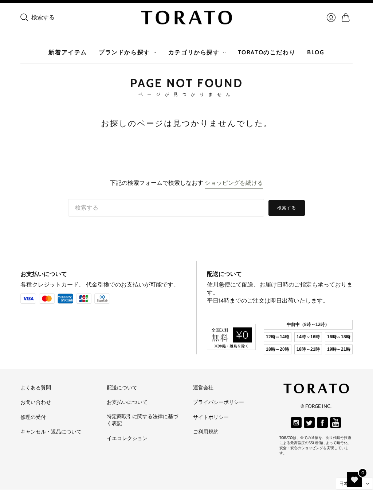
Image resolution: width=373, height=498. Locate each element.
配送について (224, 274)
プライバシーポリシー (218, 402)
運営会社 (203, 387)
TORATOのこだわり (267, 52)
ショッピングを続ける (234, 182)
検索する (287, 207)
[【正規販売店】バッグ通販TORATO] (186, 17)
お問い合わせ (35, 402)
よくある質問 (35, 387)
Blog (315, 52)
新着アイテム (67, 52)
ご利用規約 (206, 431)
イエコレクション (127, 438)
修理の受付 (33, 417)
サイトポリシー (211, 417)
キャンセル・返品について (51, 431)
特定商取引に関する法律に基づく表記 (142, 420)
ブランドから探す (124, 52)
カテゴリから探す (194, 52)
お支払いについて (43, 274)
